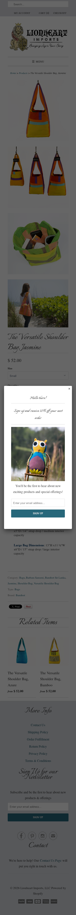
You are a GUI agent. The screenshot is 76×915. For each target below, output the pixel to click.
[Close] (69, 388)
